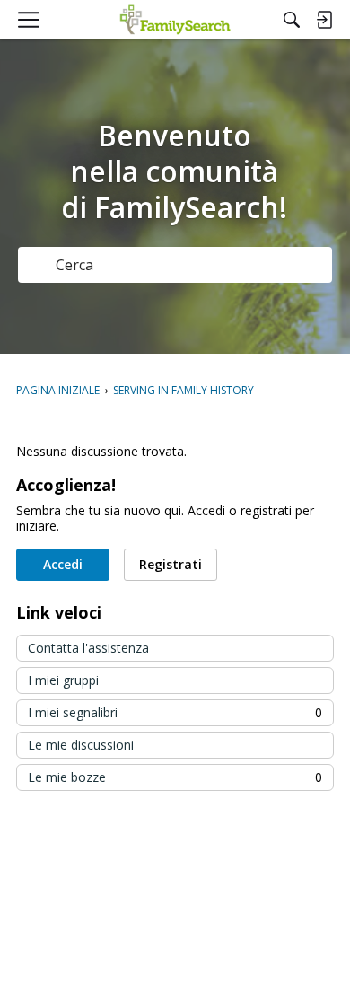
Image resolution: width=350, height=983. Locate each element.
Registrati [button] (170, 564)
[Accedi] (324, 19)
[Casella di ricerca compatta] (292, 19)
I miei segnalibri (175, 712)
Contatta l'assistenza (88, 647)
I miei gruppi (63, 680)
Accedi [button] (63, 564)
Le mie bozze (175, 777)
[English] (175, 19)
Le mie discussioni (81, 744)
